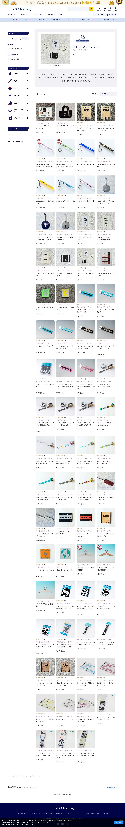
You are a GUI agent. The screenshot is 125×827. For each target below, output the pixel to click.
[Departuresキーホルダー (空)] (65, 184)
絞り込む (14, 38)
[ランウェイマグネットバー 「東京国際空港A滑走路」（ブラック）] (65, 368)
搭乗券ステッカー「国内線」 (65, 719)
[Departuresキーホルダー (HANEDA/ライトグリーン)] (65, 148)
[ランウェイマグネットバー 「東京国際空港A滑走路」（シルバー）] (86, 368)
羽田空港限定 (15, 59)
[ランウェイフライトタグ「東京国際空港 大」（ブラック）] (106, 628)
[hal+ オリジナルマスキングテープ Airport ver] (106, 445)
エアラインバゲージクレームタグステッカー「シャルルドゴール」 (65, 755)
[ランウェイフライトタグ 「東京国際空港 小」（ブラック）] (86, 628)
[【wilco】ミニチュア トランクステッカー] (45, 112)
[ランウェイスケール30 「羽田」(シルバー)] (65, 329)
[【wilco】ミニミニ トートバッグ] (65, 112)
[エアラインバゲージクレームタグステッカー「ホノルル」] (86, 739)
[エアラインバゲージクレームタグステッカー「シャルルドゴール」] (65, 739)
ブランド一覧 (37, 15)
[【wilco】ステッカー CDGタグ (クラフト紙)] (106, 112)
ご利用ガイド (36, 814)
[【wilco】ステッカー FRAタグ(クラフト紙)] (65, 667)
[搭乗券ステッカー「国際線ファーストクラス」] (106, 667)
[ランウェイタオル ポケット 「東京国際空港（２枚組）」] (65, 628)
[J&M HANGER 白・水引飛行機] (45, 590)
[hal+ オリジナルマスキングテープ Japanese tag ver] (65, 445)
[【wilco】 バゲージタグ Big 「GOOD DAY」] (65, 221)
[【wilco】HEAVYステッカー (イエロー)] (65, 293)
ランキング (23, 15)
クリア (25, 38)
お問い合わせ (60, 814)
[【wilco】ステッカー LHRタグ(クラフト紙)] (106, 517)
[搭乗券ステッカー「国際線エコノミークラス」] (86, 667)
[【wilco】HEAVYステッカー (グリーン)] (45, 293)
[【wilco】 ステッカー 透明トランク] (65, 257)
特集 (61, 15)
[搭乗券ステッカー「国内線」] (65, 703)
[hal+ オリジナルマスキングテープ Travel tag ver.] (86, 481)
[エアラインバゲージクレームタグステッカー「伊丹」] (45, 739)
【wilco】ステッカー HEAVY (45, 570)
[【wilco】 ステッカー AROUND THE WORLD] (106, 221)
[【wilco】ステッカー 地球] (65, 553)
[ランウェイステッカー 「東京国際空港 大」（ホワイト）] (106, 590)
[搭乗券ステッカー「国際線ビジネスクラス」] (45, 703)
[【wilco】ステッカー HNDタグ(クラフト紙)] (45, 667)
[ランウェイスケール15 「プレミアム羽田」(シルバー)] (106, 329)
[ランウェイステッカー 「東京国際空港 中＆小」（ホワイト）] (45, 628)
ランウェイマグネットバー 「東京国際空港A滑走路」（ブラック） (65, 386)
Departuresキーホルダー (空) (65, 201)
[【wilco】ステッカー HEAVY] (45, 553)
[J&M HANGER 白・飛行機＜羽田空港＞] (86, 553)
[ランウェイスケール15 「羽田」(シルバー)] (106, 293)
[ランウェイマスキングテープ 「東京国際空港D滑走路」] (86, 406)
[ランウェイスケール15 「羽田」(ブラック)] (86, 293)
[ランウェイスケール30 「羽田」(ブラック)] (45, 329)
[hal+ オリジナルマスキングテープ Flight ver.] (65, 481)
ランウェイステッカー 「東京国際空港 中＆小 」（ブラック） (86, 608)
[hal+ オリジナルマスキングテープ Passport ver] (45, 445)
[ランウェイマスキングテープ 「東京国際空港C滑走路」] (65, 406)
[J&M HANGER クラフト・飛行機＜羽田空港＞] (106, 553)
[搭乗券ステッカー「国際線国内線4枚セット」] (86, 703)
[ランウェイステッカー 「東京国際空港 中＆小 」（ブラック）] (86, 590)
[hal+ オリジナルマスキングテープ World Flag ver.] (45, 481)
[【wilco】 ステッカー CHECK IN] (45, 257)
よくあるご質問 (47, 814)
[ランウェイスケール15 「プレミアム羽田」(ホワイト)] (86, 329)
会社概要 (105, 814)
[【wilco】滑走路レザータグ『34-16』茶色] (106, 481)
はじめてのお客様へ (22, 814)
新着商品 (50, 15)
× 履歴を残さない (112, 787)
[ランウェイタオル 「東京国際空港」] (45, 368)
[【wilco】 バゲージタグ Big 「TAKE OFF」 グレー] (106, 184)
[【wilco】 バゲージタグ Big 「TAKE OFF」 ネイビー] (45, 221)
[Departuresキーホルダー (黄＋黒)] (45, 184)
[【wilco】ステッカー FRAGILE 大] (65, 517)
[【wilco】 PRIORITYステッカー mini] (106, 257)
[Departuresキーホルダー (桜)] (86, 184)
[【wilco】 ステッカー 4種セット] (86, 257)
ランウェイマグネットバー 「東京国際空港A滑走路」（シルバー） (86, 386)
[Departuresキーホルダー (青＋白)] (86, 148)
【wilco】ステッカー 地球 (64, 570)
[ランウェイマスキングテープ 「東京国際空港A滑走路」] (106, 368)
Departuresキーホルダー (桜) (86, 201)
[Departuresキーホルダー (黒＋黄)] (106, 148)
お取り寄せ (100, 15)
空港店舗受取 (112, 15)
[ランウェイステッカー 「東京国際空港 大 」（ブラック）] (65, 590)
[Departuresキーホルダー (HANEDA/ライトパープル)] (45, 148)
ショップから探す (13, 129)
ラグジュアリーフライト (44, 123)
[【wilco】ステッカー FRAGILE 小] (86, 517)
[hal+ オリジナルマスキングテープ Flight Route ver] (86, 445)
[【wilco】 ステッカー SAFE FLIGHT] (86, 221)
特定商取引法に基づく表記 (91, 814)
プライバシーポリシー (73, 814)
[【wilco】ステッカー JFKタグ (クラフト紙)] (86, 112)
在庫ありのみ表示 (16, 49)
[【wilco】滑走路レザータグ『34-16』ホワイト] (45, 517)
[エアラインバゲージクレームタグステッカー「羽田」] (106, 703)
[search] (91, 9)
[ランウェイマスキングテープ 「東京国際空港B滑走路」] (45, 406)
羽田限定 (10, 15)
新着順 (104, 94)
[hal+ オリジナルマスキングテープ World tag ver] (106, 406)
